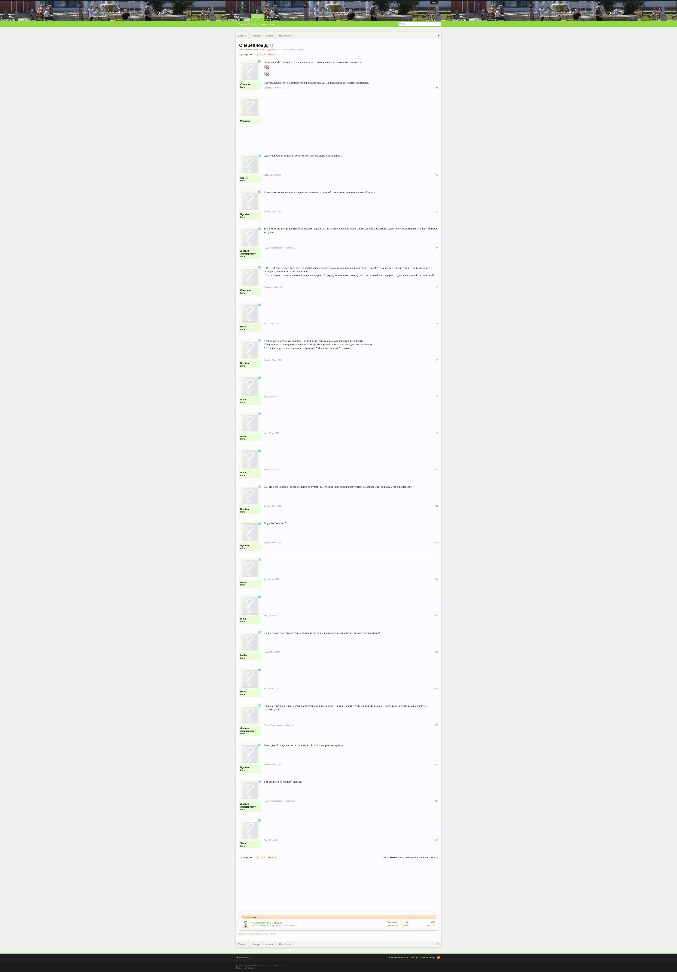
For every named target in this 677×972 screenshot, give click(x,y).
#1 (437, 88)
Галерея (272, 17)
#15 (436, 652)
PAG (432, 922)
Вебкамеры (290, 17)
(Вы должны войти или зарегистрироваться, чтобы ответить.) (410, 857)
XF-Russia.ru (251, 968)
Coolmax (255, 925)
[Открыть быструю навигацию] (438, 35)
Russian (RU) (243, 957)
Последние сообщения (269, 24)
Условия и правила (398, 957)
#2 (437, 175)
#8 (437, 396)
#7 (437, 360)
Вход (434, 3)
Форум (257, 17)
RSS (438, 957)
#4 (437, 248)
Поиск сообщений (247, 24)
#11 (436, 506)
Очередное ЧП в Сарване (266, 922)
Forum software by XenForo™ (260, 966)
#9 (437, 433)
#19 (436, 801)
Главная (243, 17)
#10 (436, 469)
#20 (436, 840)
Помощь (414, 957)
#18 (436, 764)
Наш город (259, 50)
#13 (436, 579)
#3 (437, 211)
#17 (436, 725)
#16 (436, 689)
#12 (436, 542)
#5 (437, 287)
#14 (436, 616)
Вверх (433, 957)
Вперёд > (271, 55)
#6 (437, 324)
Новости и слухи (289, 925)
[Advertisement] (351, 121)
